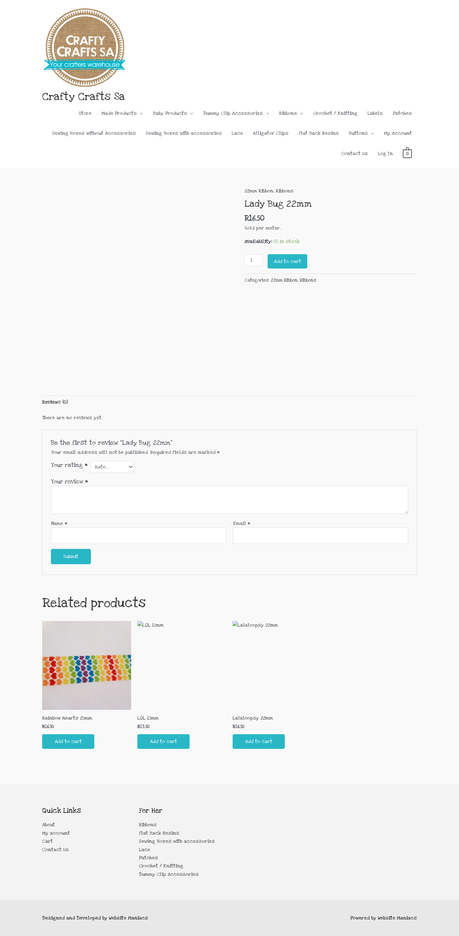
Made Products (119, 113)
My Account (398, 133)
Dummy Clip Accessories (233, 113)
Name (59, 523)
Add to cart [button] (68, 741)
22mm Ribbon (258, 191)
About (48, 825)
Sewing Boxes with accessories (184, 133)
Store (85, 113)
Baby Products (170, 113)
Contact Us (354, 153)
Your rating (69, 465)
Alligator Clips (271, 133)
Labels (375, 113)
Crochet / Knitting (335, 113)
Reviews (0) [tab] (55, 402)
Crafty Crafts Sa (83, 96)
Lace (237, 133)
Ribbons (288, 113)
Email (241, 523)
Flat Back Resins (319, 133)
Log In (385, 153)
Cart (47, 841)
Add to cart (287, 261)
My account (56, 833)
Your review (69, 481)
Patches (402, 113)
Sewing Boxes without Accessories (94, 133)
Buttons (358, 133)
